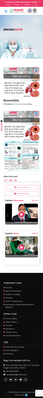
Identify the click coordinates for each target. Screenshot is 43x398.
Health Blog (17, 48)
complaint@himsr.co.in (16, 375)
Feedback (27, 5)
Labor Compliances (13, 301)
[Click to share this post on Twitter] (11, 180)
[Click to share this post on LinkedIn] (16, 180)
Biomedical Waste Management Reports (19, 306)
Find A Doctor (22, 187)
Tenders (8, 298)
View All (35, 200)
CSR (36, 5)
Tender (16, 5)
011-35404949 (12, 371)
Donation (9, 354)
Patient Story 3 (30, 255)
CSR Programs (11, 350)
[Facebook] (6, 380)
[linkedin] (16, 380)
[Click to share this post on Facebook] (6, 180)
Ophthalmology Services (26, 222)
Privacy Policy (11, 332)
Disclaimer (10, 329)
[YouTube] (21, 380)
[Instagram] (26, 380)
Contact (9, 325)
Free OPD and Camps (14, 347)
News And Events (13, 291)
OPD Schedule (22, 193)
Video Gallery (11, 322)
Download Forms (13, 336)
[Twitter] (11, 380)
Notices (8, 288)
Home (7, 48)
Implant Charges (12, 294)
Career (7, 5)
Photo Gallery (11, 319)
